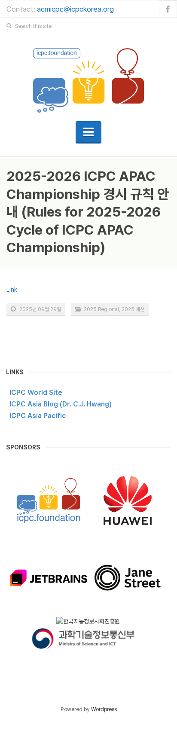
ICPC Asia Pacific (37, 416)
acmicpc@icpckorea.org (75, 9)
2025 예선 (133, 309)
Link (11, 289)
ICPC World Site (35, 392)
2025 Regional (101, 309)
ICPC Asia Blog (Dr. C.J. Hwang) (60, 404)
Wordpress (104, 709)
